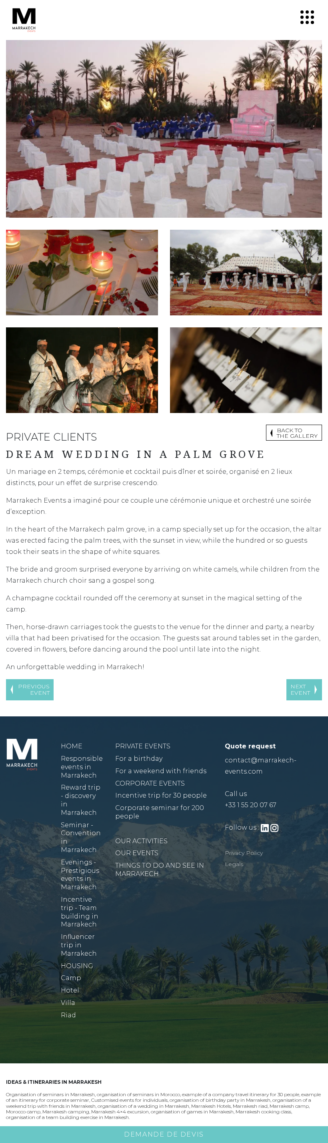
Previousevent (34, 690)
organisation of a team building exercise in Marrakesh (67, 1117)
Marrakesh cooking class (263, 1112)
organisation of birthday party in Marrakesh (220, 1100)
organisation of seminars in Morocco (138, 1094)
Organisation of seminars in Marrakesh (50, 1094)
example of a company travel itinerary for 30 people (240, 1094)
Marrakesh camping (65, 1112)
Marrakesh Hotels (211, 1106)
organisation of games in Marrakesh (192, 1112)
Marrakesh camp (289, 1106)
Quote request (250, 746)
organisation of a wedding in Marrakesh (143, 1106)
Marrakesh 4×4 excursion (120, 1112)
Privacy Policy (244, 852)
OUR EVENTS (136, 853)
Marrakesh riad (250, 1106)
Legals (234, 864)
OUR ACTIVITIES (141, 841)
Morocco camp (23, 1112)
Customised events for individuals (129, 1100)
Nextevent (300, 690)
